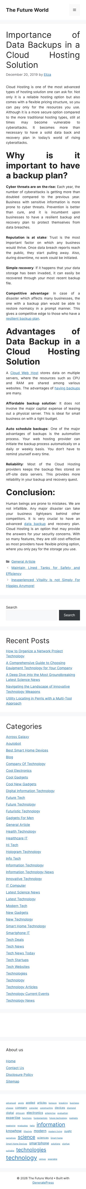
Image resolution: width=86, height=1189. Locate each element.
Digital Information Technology (30, 791)
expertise (13, 1118)
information (51, 1124)
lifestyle (28, 1131)
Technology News (20, 1000)
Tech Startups (17, 960)
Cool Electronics (19, 771)
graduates (22, 1125)
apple (21, 1103)
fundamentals (40, 1118)
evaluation (62, 1113)
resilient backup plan (22, 319)
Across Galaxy (17, 737)
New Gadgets (17, 913)
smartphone (39, 1143)
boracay (53, 1103)
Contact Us (15, 1068)
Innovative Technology (24, 879)
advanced (11, 1103)
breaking (63, 1103)
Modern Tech (16, 906)
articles (42, 1102)
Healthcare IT (17, 838)
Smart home (57, 1138)
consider (33, 1108)
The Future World (27, 10)
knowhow (14, 1131)
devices (60, 1107)
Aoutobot (13, 744)
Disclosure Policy (19, 1075)
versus (42, 1159)
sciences (43, 1137)
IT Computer (16, 886)
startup (66, 1143)
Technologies (16, 973)
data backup (35, 524)
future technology (58, 1118)
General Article (23, 562)
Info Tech (13, 858)
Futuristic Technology (23, 811)
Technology (15, 980)
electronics (35, 1113)
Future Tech (15, 798)
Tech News (15, 946)
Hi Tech (12, 845)
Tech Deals (15, 940)
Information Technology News (30, 872)
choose (9, 1108)
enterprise (50, 1113)
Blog (9, 757)
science (26, 1137)
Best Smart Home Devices (27, 750)
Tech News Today (20, 953)
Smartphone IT (18, 933)
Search (11, 607)
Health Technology (21, 831)
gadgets (73, 1118)
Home (11, 1061)
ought (68, 1131)
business (74, 1103)
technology (21, 1157)
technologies (31, 1150)
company (21, 1107)
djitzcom (20, 1113)
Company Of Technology (25, 764)
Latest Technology (21, 899)
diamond (71, 1108)
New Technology (19, 919)
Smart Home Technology (26, 926)
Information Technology (25, 865)
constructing (46, 1108)
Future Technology (21, 804)
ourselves (11, 1138)
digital (10, 1112)
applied (30, 1102)
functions (27, 1118)
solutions (55, 1143)
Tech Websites (18, 967)
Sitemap (12, 1081)
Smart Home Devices (16, 1143)
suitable (10, 1150)
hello (32, 1125)
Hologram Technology (23, 852)
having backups (67, 388)
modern (40, 1131)
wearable (52, 1159)
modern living (55, 1131)
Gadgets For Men (20, 818)
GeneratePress (43, 1182)
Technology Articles (22, 987)
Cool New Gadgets (21, 784)
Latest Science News (23, 892)
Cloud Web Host (24, 373)
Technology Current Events (27, 994)
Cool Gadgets (17, 777)
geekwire (10, 1125)
